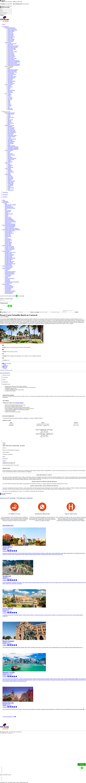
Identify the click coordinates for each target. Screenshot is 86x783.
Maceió (9, 87)
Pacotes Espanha (11, 54)
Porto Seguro (10, 92)
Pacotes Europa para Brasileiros (14, 61)
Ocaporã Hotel (10, 142)
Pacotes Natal (7, 289)
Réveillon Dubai (8, 264)
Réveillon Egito (8, 260)
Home (4, 24)
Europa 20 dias (8, 222)
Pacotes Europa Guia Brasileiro (14, 64)
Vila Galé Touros (11, 83)
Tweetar (4, 364)
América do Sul (11, 114)
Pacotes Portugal (11, 53)
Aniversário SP (11, 190)
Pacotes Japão (10, 35)
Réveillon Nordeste (9, 150)
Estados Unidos (11, 117)
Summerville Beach (11, 81)
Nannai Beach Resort (12, 74)
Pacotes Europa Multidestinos (13, 60)
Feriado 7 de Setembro (9, 246)
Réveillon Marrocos (9, 259)
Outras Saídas (8, 174)
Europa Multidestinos (9, 219)
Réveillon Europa (8, 256)
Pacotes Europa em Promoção (13, 65)
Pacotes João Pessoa (9, 287)
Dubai (9, 124)
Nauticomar (10, 126)
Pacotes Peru (10, 37)
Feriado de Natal (8, 250)
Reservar (4, 460)
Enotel (9, 68)
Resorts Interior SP (11, 77)
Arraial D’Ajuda (11, 159)
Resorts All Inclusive (7, 268)
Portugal (6, 212)
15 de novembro (11, 187)
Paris (6, 209)
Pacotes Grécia (10, 52)
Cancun (9, 103)
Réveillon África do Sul (9, 261)
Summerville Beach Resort (13, 146)
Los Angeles (10, 98)
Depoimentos (5, 194)
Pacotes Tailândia (11, 39)
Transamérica (10, 82)
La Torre (9, 137)
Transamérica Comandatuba (13, 148)
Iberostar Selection (11, 145)
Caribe (9, 101)
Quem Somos (5, 192)
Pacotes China (10, 33)
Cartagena (10, 104)
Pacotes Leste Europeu (12, 58)
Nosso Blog (5, 196)
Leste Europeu (8, 211)
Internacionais (10, 167)
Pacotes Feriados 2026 (7, 245)
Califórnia (10, 94)
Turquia (6, 216)
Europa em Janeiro (8, 267)
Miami (9, 100)
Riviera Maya (10, 109)
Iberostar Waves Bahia (12, 70)
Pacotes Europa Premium (10, 226)
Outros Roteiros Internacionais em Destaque (11, 229)
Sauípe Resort (10, 78)
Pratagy (6, 277)
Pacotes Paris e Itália (12, 49)
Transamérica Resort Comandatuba (12, 281)
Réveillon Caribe (8, 253)
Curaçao (9, 106)
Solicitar (2, 15)
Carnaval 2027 (8, 168)
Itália (6, 203)
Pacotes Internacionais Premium (9, 225)
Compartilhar (5, 365)
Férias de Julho (11, 183)
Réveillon (9, 175)
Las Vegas (10, 96)
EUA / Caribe (8, 93)
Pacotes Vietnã (10, 41)
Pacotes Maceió (8, 288)
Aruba (9, 102)
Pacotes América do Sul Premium (11, 228)
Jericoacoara (10, 86)
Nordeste (9, 166)
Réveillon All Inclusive (9, 125)
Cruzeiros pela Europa (12, 43)
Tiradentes (10, 179)
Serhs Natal (10, 79)
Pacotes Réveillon (6, 251)
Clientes (27, 409)
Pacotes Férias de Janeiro (7, 265)
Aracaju (9, 151)
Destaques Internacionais (10, 27)
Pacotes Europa (11, 34)
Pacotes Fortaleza (8, 285)
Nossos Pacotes (6, 26)
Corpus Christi (10, 182)
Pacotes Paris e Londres (12, 51)
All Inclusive (10, 165)
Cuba (9, 107)
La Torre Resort (11, 73)
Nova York (10, 99)
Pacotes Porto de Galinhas (10, 290)
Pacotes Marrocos (11, 36)
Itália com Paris (8, 205)
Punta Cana (10, 108)
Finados (9, 186)
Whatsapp (5, 368)
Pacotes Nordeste (6, 284)
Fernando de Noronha (12, 158)
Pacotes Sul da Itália (12, 48)
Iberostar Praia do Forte (12, 72)
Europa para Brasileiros (9, 220)
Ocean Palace (10, 75)
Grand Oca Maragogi (12, 138)
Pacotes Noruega (11, 59)
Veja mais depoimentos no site (9, 716)
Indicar (76, 312)
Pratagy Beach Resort (12, 76)
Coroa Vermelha (11, 128)
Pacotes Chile (10, 32)
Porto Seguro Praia (11, 129)
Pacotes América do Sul (12, 30)
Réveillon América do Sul (10, 252)
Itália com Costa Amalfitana (13, 45)
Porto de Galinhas (11, 90)
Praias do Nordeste (9, 84)
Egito (9, 118)
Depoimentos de (22, 409)
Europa (9, 116)
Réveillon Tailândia (9, 262)
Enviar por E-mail (7, 363)
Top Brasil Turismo (22, 323)
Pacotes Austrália (11, 31)
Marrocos (9, 121)
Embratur (25, 418)
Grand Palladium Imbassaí (13, 69)
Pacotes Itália (10, 44)
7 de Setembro (10, 184)
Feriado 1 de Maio (11, 180)
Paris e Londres (8, 210)
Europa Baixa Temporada (10, 223)
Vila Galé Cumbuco (11, 131)
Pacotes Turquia (11, 40)
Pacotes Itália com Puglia (13, 47)
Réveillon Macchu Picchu (10, 263)
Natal (9, 89)
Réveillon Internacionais (10, 112)
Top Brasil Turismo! (19, 402)
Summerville (7, 280)
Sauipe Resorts (10, 143)
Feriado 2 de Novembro (10, 248)
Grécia (6, 237)
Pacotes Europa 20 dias (12, 62)
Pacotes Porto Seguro (9, 292)
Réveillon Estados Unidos (10, 258)
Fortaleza (9, 85)
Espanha (6, 214)
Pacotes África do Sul (12, 28)
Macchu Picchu (11, 123)
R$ (4, 444)
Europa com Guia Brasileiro (10, 221)
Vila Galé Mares (11, 133)
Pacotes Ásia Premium (9, 227)
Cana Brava (10, 67)
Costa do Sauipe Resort (9, 278)
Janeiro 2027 (7, 162)
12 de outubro (10, 185)
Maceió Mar (10, 140)
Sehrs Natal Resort (11, 141)
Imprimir (5, 366)
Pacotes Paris (10, 50)
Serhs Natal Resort (8, 293)
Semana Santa (10, 178)
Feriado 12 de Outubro (9, 247)
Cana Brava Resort (11, 136)
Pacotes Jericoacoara (9, 286)
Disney (9, 95)
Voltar (1, 309)
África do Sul (10, 119)
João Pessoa (10, 91)
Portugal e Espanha (11, 56)
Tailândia (9, 120)
